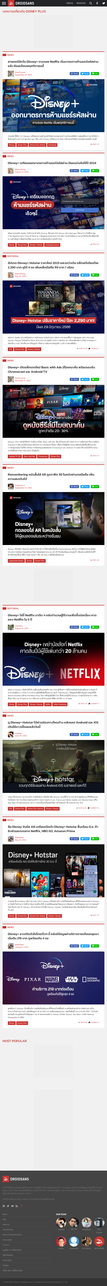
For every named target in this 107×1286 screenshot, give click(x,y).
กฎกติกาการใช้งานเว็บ (12, 1250)
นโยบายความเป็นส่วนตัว (13, 1271)
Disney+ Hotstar (36, 245)
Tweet (86, 74)
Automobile (7, 1240)
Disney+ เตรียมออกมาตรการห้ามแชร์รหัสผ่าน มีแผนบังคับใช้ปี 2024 (52, 163)
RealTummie (20, 72)
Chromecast (42, 456)
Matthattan (19, 837)
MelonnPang (20, 169)
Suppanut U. (20, 485)
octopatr (18, 733)
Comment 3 (95, 348)
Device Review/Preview (12, 1235)
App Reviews (8, 1230)
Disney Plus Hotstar (37, 145)
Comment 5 (95, 703)
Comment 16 (94, 808)
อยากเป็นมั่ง (99, 1248)
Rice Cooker (99, 1230)
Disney (11, 145)
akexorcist (74, 1248)
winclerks (19, 626)
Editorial (13, 256)
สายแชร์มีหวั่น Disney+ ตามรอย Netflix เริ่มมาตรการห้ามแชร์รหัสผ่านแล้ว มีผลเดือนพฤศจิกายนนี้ (53, 63)
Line (96, 74)
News (10, 55)
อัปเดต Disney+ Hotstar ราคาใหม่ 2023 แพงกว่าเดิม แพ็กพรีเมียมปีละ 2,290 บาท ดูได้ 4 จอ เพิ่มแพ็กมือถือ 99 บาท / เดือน (53, 265)
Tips (4, 1219)
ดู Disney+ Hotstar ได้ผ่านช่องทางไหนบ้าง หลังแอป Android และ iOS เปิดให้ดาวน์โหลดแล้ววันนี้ (53, 724)
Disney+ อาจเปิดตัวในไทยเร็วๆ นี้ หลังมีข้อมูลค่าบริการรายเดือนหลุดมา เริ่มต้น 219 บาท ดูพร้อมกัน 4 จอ (53, 936)
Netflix (48, 704)
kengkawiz (86, 1229)
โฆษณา (6, 1265)
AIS (10, 349)
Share (75, 74)
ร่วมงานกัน (7, 1260)
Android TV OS (15, 456)
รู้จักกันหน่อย (8, 1255)
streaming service (52, 245)
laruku (61, 1248)
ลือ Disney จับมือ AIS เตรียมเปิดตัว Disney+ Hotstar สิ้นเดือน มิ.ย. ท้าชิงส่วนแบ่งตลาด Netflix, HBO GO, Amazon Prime (53, 828)
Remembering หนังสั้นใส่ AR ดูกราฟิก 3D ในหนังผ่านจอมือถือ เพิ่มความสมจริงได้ (51, 476)
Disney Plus (22, 145)
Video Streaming (60, 704)
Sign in (69, 3)
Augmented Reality (16, 561)
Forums (6, 1245)
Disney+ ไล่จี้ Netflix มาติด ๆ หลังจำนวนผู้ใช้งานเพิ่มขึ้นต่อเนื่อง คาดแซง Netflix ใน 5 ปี (52, 617)
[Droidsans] (21, 3)
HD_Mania (86, 1248)
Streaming (52, 145)
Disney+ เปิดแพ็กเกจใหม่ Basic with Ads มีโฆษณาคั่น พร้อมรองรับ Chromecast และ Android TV (51, 369)
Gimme (74, 1229)
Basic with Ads (29, 456)
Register (81, 3)
